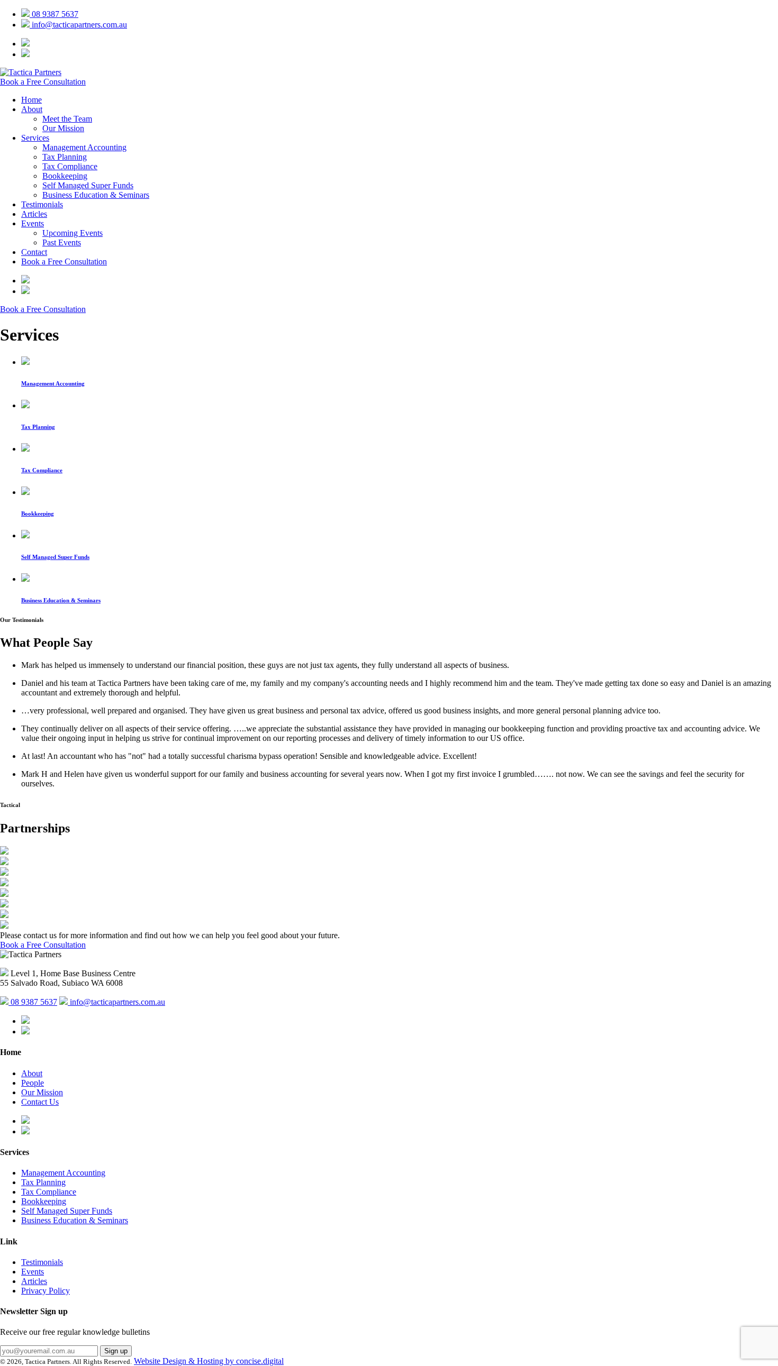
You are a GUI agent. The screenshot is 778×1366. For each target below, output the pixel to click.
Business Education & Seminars (95, 194)
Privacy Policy (45, 1290)
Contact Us (40, 1101)
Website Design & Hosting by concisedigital (209, 1360)
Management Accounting (84, 147)
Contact (34, 251)
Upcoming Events (72, 232)
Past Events (61, 242)
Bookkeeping (64, 175)
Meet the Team (67, 118)
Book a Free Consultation (43, 81)
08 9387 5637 (54, 14)
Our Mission (63, 128)
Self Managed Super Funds (87, 185)
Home (31, 99)
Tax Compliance (69, 166)
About (31, 109)
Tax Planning (64, 156)
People (32, 1082)
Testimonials (42, 204)
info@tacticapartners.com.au (78, 24)
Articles (34, 213)
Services (35, 137)
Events (32, 223)
